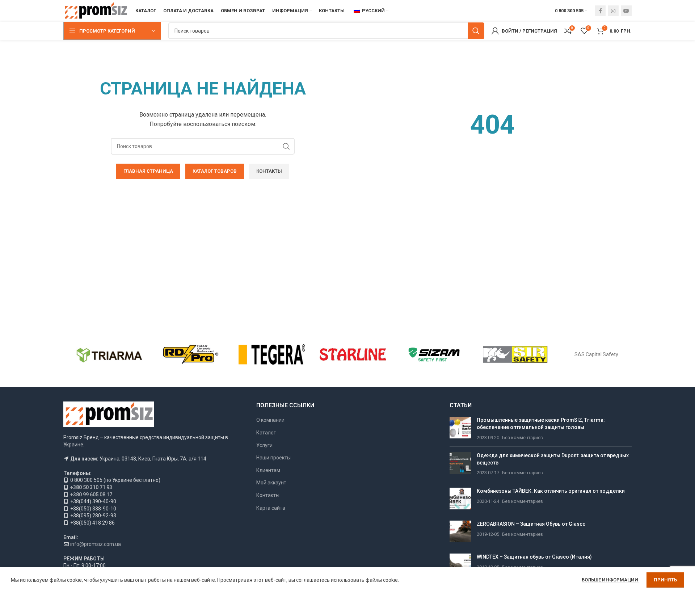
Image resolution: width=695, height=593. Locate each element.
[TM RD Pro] (190, 354)
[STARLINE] (352, 354)
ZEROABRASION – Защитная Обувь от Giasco (531, 524)
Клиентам (268, 470)
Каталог (266, 433)
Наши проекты (273, 457)
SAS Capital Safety (596, 354)
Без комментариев (522, 437)
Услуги (264, 445)
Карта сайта (270, 508)
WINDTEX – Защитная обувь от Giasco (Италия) (534, 557)
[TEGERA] (271, 354)
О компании (270, 420)
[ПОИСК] (476, 30)
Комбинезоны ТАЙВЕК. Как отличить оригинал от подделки (551, 491)
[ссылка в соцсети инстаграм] (613, 10)
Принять (665, 580)
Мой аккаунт (271, 482)
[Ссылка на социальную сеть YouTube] (626, 10)
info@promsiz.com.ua (95, 544)
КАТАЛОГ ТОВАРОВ (215, 171)
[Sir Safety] (515, 354)
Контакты (269, 171)
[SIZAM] (434, 354)
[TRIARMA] (109, 354)
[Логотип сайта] (95, 10)
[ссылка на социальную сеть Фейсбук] (600, 10)
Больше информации (610, 580)
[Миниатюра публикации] (460, 429)
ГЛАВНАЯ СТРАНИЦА (148, 171)
